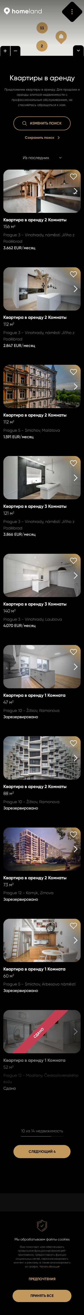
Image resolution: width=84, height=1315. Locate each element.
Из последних (36, 158)
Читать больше (49, 1266)
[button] (61, 37)
